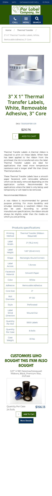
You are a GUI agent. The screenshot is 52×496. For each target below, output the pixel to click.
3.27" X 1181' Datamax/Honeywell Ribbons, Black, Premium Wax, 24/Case (26, 373)
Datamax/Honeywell (29, 2)
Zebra (5, 2)
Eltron (46, 2)
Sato (14, 2)
